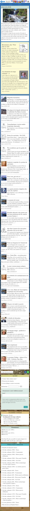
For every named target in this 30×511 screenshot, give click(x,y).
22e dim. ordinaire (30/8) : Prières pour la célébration (12, 455)
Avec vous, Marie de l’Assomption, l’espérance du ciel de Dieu (17, 290)
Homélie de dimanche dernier (9, 447)
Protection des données (8, 381)
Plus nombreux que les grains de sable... (16, 149)
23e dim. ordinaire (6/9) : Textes (10, 470)
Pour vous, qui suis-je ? (14, 176)
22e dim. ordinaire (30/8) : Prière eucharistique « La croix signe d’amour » (14, 463)
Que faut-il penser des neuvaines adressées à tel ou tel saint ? (16, 229)
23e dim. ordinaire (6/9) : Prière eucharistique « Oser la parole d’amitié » (13, 482)
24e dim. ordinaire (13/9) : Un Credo (11, 496)
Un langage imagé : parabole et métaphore (16, 331)
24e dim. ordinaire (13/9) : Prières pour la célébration (12, 491)
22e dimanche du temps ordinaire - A (9, 72)
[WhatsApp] (28, 372)
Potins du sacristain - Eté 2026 (16, 135)
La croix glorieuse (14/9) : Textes (10, 502)
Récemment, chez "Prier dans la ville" (9, 46)
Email (3, 393)
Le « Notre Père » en (16, 255)
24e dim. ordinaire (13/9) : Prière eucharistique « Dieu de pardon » (14, 499)
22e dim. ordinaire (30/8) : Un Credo (11, 460)
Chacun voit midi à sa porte (15, 304)
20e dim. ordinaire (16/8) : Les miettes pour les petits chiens (14, 467)
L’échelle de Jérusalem (13, 318)
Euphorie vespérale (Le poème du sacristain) (17, 163)
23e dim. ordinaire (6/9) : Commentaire (12, 473)
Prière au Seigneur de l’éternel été (17, 243)
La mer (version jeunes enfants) (16, 266)
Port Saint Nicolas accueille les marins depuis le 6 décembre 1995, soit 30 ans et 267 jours (14, 439)
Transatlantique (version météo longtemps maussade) (16, 125)
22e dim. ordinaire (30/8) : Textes (10, 450)
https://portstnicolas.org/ (7, 372)
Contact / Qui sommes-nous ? (9, 379)
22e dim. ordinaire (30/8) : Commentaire (12, 452)
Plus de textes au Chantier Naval (10, 504)
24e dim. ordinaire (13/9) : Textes (10, 485)
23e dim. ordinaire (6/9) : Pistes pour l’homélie (14, 477)
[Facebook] (25, 372)
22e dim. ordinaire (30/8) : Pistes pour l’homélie (14, 458)
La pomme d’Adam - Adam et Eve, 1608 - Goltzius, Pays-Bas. (17, 358)
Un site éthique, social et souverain (11, 383)
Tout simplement (12, 345)
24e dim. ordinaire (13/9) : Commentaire (12, 488)
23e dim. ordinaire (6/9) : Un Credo (11, 479)
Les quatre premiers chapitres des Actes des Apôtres (17, 190)
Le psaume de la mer (13, 200)
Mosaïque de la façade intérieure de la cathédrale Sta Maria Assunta (17, 111)
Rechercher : (5, 386)
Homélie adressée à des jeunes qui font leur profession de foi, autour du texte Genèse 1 (17, 214)
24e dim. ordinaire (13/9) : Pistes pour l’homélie (14, 494)
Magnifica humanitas (13, 97)
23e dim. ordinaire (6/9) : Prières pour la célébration (15, 475)
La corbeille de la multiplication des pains (17, 276)
